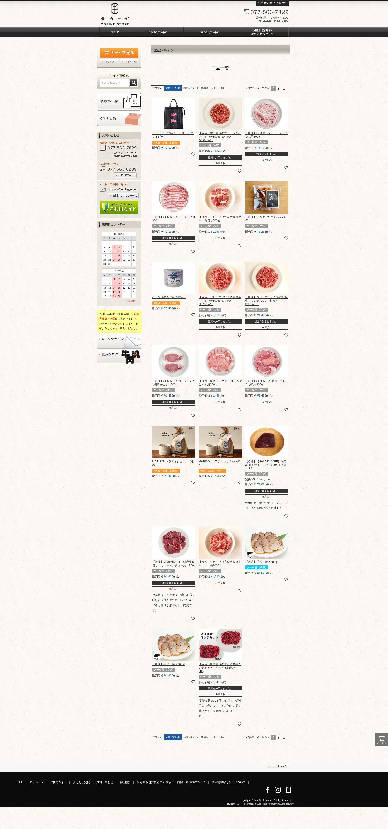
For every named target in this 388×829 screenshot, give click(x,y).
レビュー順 (218, 88)
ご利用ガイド (58, 782)
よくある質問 (81, 782)
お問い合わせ (104, 782)
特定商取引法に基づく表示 (154, 782)
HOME (157, 50)
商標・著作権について (191, 782)
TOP (20, 782)
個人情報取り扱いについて (229, 782)
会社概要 (125, 782)
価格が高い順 (190, 88)
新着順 (204, 88)
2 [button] (278, 88)
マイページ (36, 782)
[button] (285, 88)
